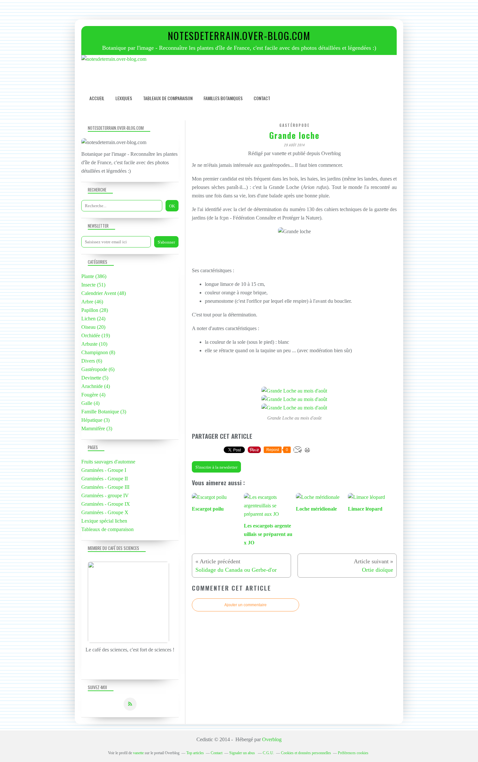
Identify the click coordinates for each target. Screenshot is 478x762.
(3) (103, 411)
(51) (93, 284)
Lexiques (123, 98)
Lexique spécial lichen (104, 521)
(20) (93, 327)
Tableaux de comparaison (168, 98)
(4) (95, 386)
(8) (98, 352)
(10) (94, 344)
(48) (103, 293)
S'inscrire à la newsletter (216, 467)
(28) (94, 310)
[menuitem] (97, 98)
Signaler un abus (242, 753)
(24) (93, 318)
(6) (91, 361)
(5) (94, 378)
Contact (262, 98)
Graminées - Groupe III (105, 487)
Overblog (272, 739)
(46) (92, 301)
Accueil (96, 98)
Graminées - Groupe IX (105, 504)
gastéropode (294, 125)
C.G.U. (268, 753)
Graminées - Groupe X (104, 512)
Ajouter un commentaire (245, 605)
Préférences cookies (353, 753)
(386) (93, 276)
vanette (138, 753)
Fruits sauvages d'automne (108, 461)
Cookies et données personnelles (306, 753)
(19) (95, 335)
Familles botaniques (223, 98)
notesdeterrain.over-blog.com (239, 35)
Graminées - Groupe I (103, 470)
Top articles (195, 753)
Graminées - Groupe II (104, 478)
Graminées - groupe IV (105, 495)
